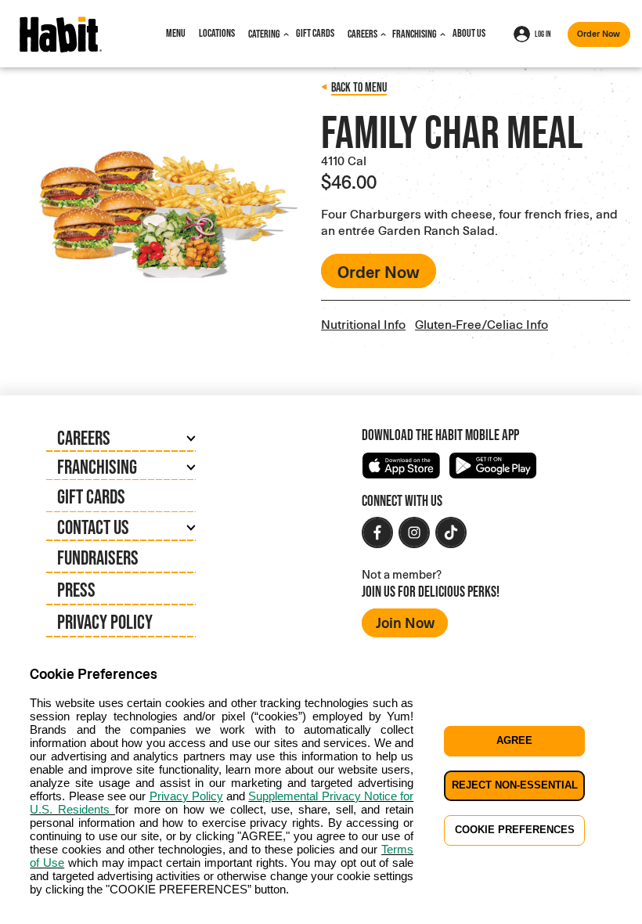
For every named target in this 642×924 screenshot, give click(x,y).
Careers (362, 33)
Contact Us (93, 526)
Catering (264, 33)
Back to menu (359, 87)
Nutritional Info (363, 323)
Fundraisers (98, 557)
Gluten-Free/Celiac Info (481, 323)
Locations (217, 33)
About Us (469, 33)
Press (76, 589)
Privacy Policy (105, 621)
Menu (176, 33)
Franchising (414, 33)
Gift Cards (315, 33)
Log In (543, 33)
